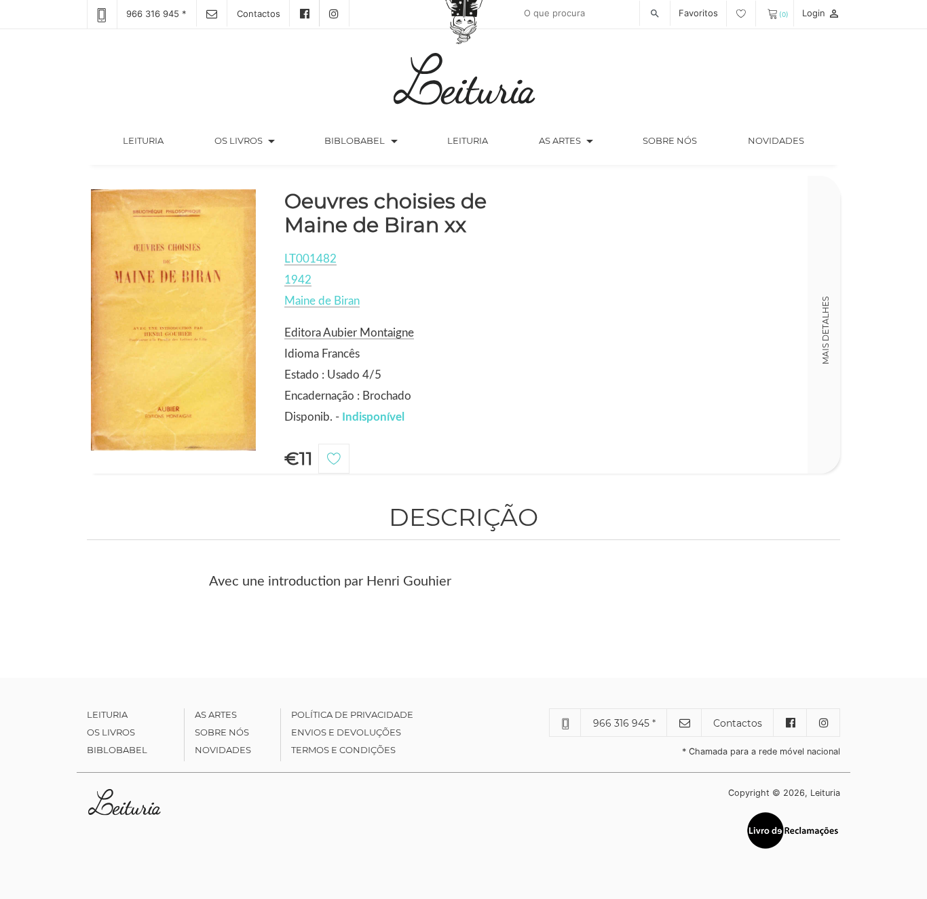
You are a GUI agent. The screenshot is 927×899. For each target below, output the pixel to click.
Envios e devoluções (346, 732)
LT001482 (310, 259)
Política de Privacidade (352, 714)
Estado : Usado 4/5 (332, 375)
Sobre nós (670, 140)
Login (821, 12)
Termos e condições (343, 749)
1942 (297, 280)
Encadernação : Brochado (347, 396)
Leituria (156, 140)
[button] (271, 141)
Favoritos (700, 12)
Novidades (776, 140)
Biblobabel (117, 749)
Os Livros (111, 732)
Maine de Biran (322, 301)
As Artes (560, 140)
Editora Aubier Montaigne (349, 333)
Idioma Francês (322, 354)
